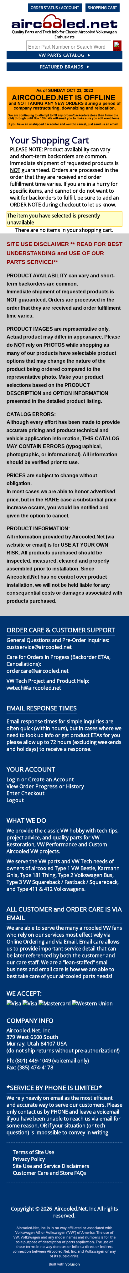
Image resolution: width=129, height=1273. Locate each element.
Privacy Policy (29, 1159)
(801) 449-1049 (33, 1060)
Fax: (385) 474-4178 (30, 1067)
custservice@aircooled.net (39, 647)
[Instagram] (89, 1192)
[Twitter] (37, 1192)
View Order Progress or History (45, 786)
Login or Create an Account (40, 779)
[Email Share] (116, 1192)
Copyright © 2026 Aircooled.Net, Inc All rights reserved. (64, 1212)
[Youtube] (63, 1192)
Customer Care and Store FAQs (49, 1172)
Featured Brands (62, 67)
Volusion (72, 1264)
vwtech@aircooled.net (34, 688)
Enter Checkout (26, 793)
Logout (15, 800)
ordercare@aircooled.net (38, 671)
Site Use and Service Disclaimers (51, 1166)
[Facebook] (11, 1192)
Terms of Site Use (33, 1152)
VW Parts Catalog (61, 55)
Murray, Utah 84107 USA (37, 1037)
